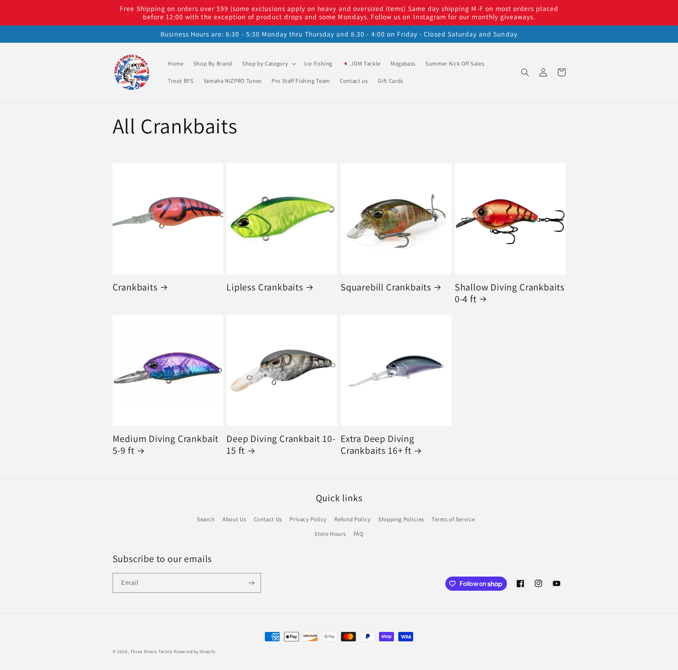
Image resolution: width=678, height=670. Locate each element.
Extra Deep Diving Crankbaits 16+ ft (377, 444)
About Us (234, 519)
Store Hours (330, 533)
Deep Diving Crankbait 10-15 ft (280, 444)
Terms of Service (453, 519)
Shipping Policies (401, 519)
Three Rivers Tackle (151, 651)
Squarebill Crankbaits (386, 287)
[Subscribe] (251, 582)
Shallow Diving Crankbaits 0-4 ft (510, 293)
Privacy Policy (308, 519)
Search (206, 519)
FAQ (359, 533)
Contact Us (268, 519)
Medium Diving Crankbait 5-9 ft (166, 444)
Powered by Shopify (194, 651)
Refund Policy (352, 519)
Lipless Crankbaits (264, 287)
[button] (268, 63)
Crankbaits (135, 287)
